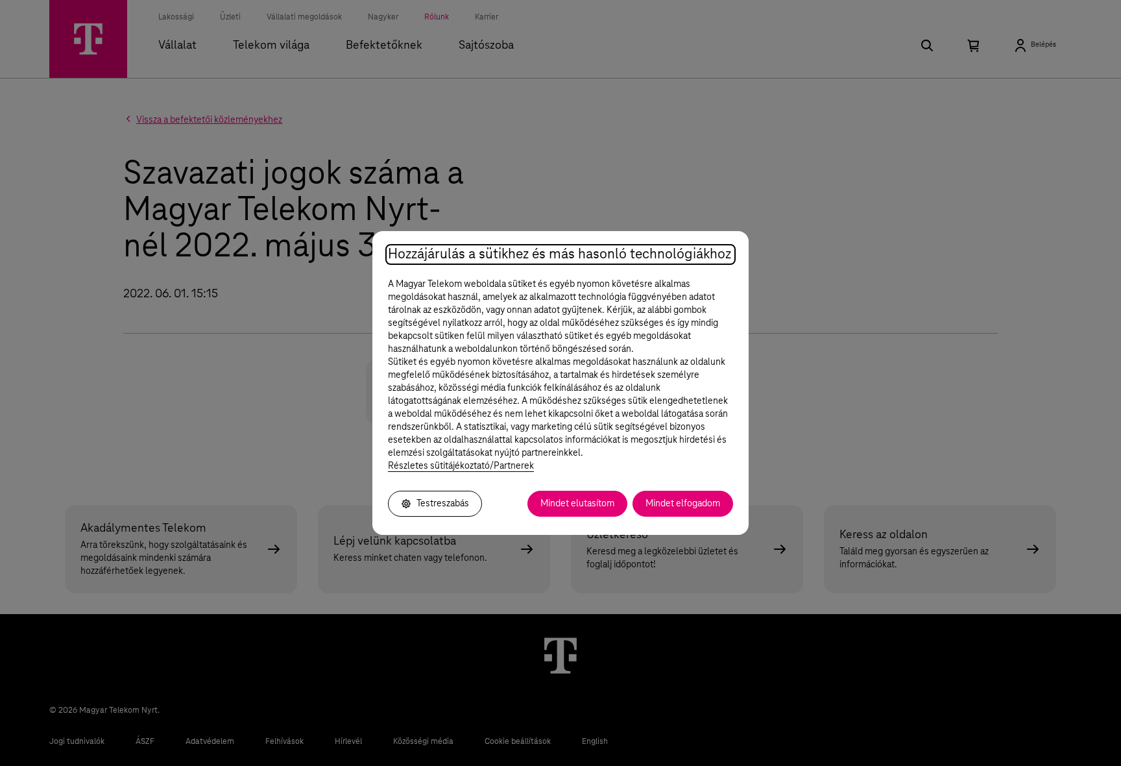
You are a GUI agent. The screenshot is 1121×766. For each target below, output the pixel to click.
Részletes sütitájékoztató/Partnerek (461, 466)
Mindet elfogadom (682, 504)
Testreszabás (442, 504)
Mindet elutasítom (577, 504)
